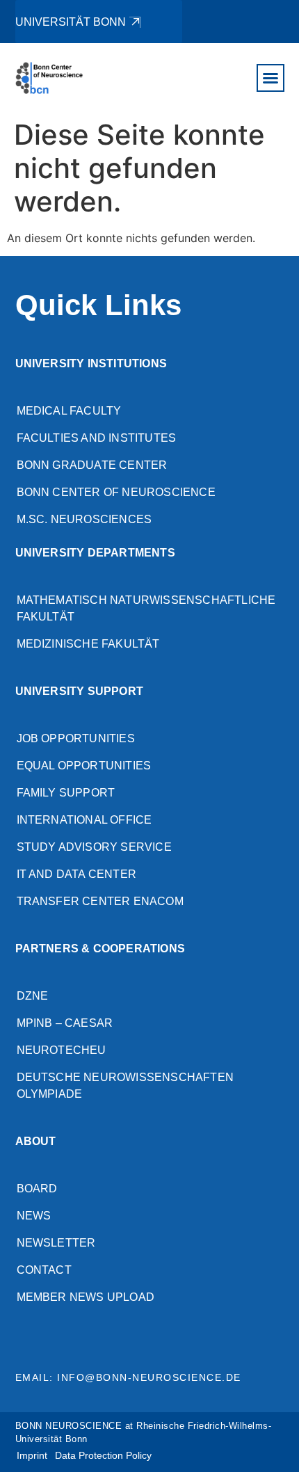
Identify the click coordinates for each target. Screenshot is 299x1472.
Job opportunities (76, 738)
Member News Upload (86, 1297)
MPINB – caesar (65, 1023)
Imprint (32, 1455)
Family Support (66, 793)
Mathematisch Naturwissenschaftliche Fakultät (146, 608)
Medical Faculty (69, 411)
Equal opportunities (84, 765)
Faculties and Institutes (97, 438)
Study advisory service (94, 847)
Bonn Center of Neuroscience (116, 492)
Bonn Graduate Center (92, 465)
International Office (84, 820)
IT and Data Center (77, 874)
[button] (270, 78)
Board (37, 1188)
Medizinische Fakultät (88, 644)
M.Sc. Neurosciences (84, 519)
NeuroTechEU (61, 1050)
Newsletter (56, 1243)
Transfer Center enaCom (100, 901)
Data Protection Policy (103, 1455)
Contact (44, 1270)
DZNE (33, 996)
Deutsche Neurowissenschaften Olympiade (125, 1085)
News (34, 1216)
